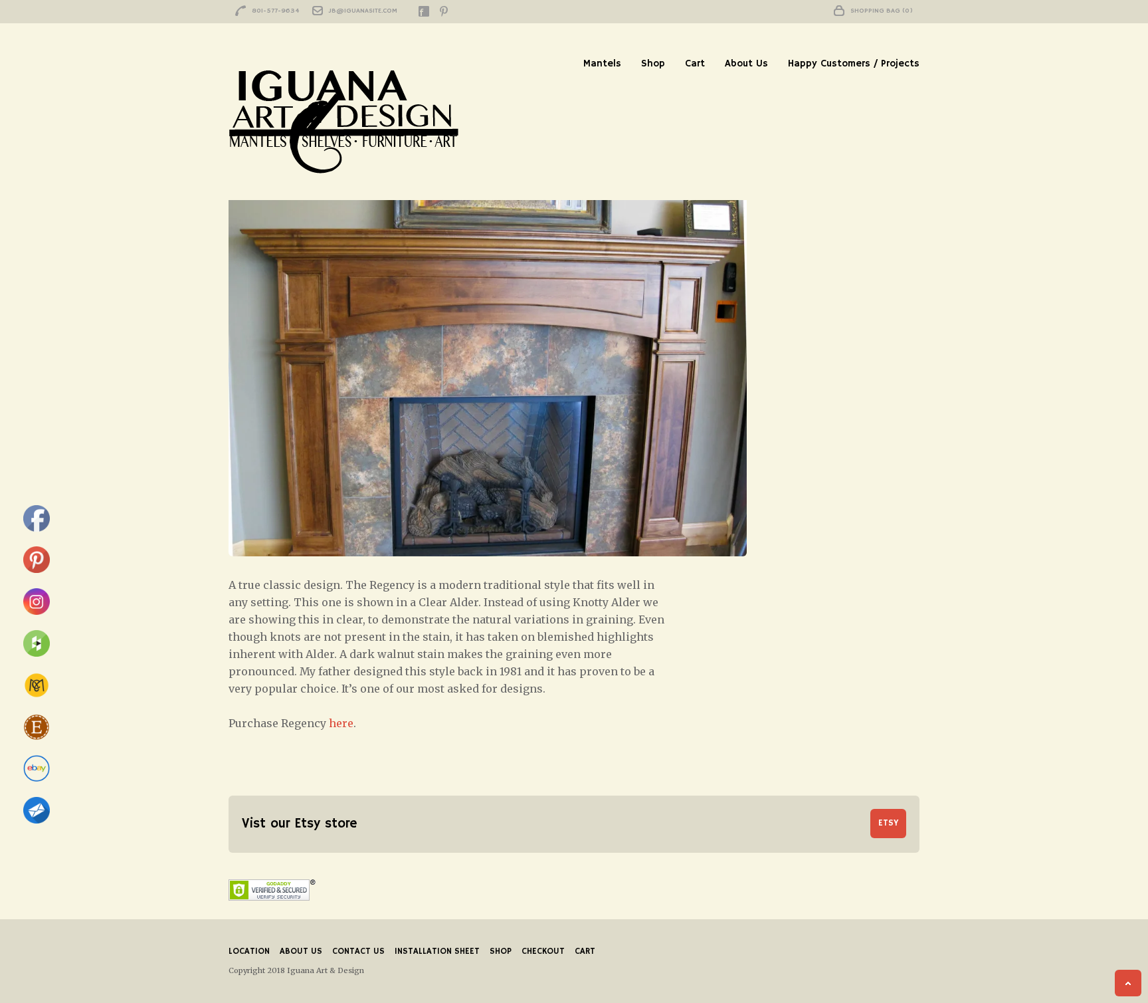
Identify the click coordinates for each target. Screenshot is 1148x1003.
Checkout (543, 951)
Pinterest (443, 11)
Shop (653, 63)
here (341, 723)
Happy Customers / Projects (853, 63)
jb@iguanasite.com (363, 11)
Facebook (423, 11)
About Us (746, 63)
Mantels (602, 63)
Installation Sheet (437, 951)
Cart (695, 63)
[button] (488, 361)
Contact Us (358, 951)
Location (249, 951)
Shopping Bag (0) (881, 11)
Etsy (888, 823)
